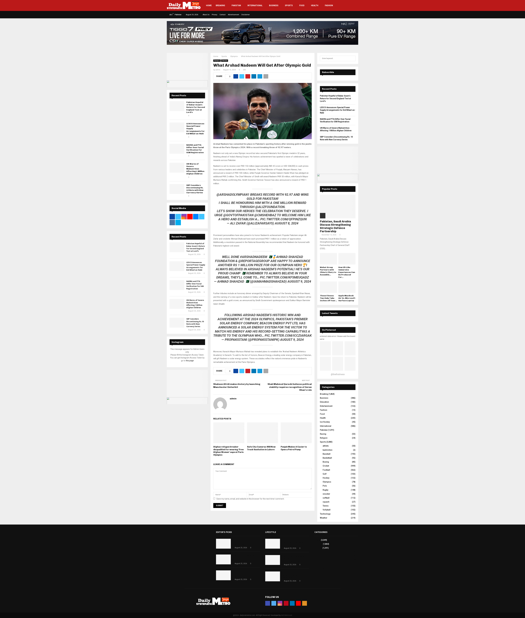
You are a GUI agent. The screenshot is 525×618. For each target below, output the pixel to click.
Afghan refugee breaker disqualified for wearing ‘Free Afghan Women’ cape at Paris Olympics (228, 451)
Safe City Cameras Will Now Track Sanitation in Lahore (261, 448)
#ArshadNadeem (253, 257)
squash (326, 502)
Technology (325, 514)
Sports (289, 5)
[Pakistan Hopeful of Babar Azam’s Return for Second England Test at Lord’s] (177, 106)
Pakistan (236, 5)
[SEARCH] (352, 58)
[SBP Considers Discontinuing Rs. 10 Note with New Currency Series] (177, 189)
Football (326, 470)
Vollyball (326, 510)
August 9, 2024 (299, 281)
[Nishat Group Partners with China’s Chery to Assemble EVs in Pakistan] (328, 258)
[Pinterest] (286, 603)
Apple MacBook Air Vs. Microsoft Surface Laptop (346, 298)
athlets (326, 446)
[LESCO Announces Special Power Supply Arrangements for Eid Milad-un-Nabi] (177, 127)
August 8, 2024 (286, 223)
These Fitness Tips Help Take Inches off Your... (328, 298)
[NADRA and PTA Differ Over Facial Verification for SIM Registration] (177, 149)
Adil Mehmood (286, 615)
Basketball (327, 458)
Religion (323, 438)
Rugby (325, 490)
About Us (206, 15)
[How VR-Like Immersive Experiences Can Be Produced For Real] (346, 258)
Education (324, 402)
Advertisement (233, 15)
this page (190, 360)
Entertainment (326, 406)
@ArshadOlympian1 (233, 195)
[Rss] (304, 603)
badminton (327, 450)
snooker (326, 494)
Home (209, 5)
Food (301, 5)
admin (217, 70)
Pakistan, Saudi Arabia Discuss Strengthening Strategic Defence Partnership (335, 226)
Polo (325, 486)
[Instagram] (280, 603)
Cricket (326, 466)
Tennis (326, 506)
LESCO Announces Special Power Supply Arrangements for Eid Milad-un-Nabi (195, 266)
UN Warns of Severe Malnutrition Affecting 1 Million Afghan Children (195, 169)
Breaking (220, 5)
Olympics (217, 60)
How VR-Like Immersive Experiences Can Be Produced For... (346, 272)
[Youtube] (298, 603)
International (254, 5)
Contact (223, 15)
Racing (323, 434)
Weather (323, 518)
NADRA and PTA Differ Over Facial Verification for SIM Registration (195, 149)
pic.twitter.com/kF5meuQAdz (284, 277)
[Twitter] (273, 603)
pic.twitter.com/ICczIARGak (288, 335)
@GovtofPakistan (238, 215)
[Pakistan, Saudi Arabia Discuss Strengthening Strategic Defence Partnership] (337, 206)
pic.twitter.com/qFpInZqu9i (283, 219)
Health (314, 5)
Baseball (326, 454)
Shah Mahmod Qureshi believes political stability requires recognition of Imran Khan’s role (290, 387)
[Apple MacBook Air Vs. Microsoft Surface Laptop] (346, 287)
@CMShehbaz (265, 215)
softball (326, 498)
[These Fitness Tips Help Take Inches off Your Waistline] (328, 287)
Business (273, 5)
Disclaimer (245, 15)
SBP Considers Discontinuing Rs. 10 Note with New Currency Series (194, 189)
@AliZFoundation (270, 207)
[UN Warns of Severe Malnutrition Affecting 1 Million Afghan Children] (177, 168)
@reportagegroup (254, 261)
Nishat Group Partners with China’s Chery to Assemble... (328, 271)
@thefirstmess (338, 374)
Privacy (214, 15)
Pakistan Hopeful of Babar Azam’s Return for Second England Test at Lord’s (195, 107)
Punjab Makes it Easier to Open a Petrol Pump (294, 448)
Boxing (326, 462)
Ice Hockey (325, 422)
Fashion (329, 5)
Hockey (326, 478)
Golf (324, 474)
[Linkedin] (292, 603)
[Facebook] (267, 603)
